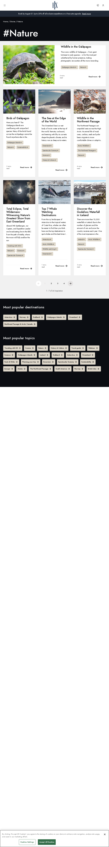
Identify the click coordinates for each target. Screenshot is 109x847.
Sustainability (86, 362)
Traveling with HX (11, 348)
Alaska (20, 369)
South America (61, 369)
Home (5, 21)
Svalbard (36, 317)
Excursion (47, 362)
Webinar (91, 348)
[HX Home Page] (55, 5)
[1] (38, 283)
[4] (70, 283)
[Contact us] (97, 5)
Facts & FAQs (10, 362)
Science (8, 355)
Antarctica (8, 317)
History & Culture (57, 348)
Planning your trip (29, 362)
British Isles (92, 369)
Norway (23, 317)
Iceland (42, 355)
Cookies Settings (27, 842)
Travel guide (76, 348)
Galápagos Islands (54, 317)
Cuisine (28, 348)
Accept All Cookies (46, 842)
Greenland (73, 317)
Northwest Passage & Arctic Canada (19, 324)
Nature (40, 348)
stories (12, 21)
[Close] (105, 834)
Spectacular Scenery (66, 362)
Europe (7, 369)
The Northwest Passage (39, 369)
